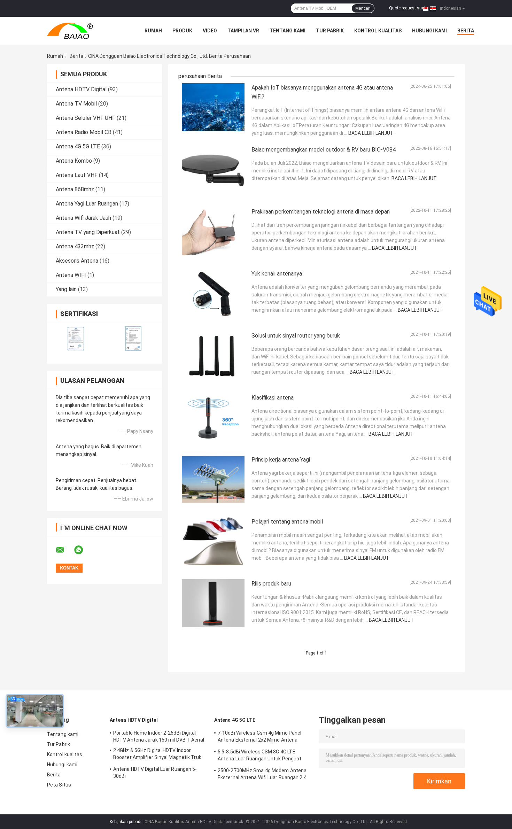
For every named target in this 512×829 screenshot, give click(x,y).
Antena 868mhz (75, 189)
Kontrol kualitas (378, 30)
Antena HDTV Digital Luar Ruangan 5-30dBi (155, 772)
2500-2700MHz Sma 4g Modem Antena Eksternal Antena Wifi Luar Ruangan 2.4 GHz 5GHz (262, 775)
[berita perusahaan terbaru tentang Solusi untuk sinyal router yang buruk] (213, 355)
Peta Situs (59, 785)
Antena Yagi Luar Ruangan (87, 203)
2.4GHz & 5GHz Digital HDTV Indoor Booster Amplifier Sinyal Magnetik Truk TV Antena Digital (157, 754)
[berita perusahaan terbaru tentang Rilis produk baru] (213, 603)
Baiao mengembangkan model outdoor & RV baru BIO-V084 (323, 149)
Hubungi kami (429, 30)
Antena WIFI (71, 275)
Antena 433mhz (75, 246)
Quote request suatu (408, 8)
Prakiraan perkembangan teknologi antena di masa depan (320, 211)
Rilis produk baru (271, 583)
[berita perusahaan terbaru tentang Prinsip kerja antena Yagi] (213, 479)
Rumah (153, 30)
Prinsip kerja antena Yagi (280, 459)
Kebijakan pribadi (125, 821)
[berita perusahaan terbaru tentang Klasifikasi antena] (213, 417)
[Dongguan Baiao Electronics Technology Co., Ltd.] (85, 30)
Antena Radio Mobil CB (83, 132)
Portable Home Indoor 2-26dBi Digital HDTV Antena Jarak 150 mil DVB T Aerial (158, 736)
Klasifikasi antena (272, 397)
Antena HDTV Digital (81, 89)
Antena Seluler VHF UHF (85, 118)
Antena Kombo (74, 160)
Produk (182, 30)
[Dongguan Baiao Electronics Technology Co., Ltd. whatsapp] (83, 550)
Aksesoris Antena (77, 260)
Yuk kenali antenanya (276, 273)
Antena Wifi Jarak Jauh (83, 218)
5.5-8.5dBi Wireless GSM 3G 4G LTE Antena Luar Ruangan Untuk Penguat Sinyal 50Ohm (259, 756)
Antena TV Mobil (76, 103)
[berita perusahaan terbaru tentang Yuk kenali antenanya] (213, 293)
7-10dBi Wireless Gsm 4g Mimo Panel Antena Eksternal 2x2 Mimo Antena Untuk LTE (259, 737)
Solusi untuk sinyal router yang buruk (295, 335)
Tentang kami (287, 30)
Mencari (363, 8)
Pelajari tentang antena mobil (287, 521)
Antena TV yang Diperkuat (88, 232)
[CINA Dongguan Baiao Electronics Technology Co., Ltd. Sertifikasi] (75, 338)
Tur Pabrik (330, 30)
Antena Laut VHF (77, 175)
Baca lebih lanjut (371, 133)
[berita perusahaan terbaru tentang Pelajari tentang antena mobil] (213, 541)
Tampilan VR (243, 30)
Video (210, 30)
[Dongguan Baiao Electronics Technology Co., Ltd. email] (64, 550)
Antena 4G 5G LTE (78, 146)
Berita (465, 30)
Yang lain (66, 289)
